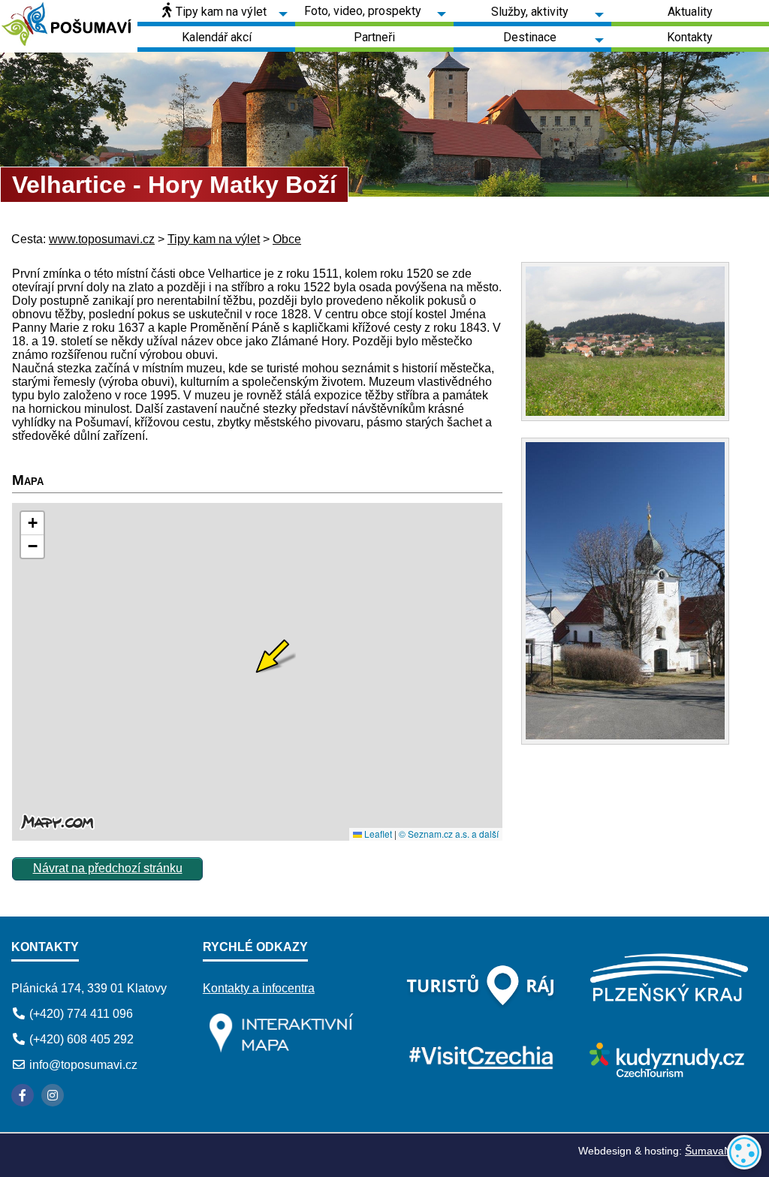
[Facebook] (22, 1095)
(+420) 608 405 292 (81, 1039)
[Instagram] (52, 1095)
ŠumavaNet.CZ (721, 1151)
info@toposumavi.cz (83, 1064)
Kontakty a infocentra (259, 988)
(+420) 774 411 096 (81, 1013)
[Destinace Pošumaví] (68, 26)
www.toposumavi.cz (102, 239)
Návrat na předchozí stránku (107, 868)
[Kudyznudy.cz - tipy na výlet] (665, 1073)
